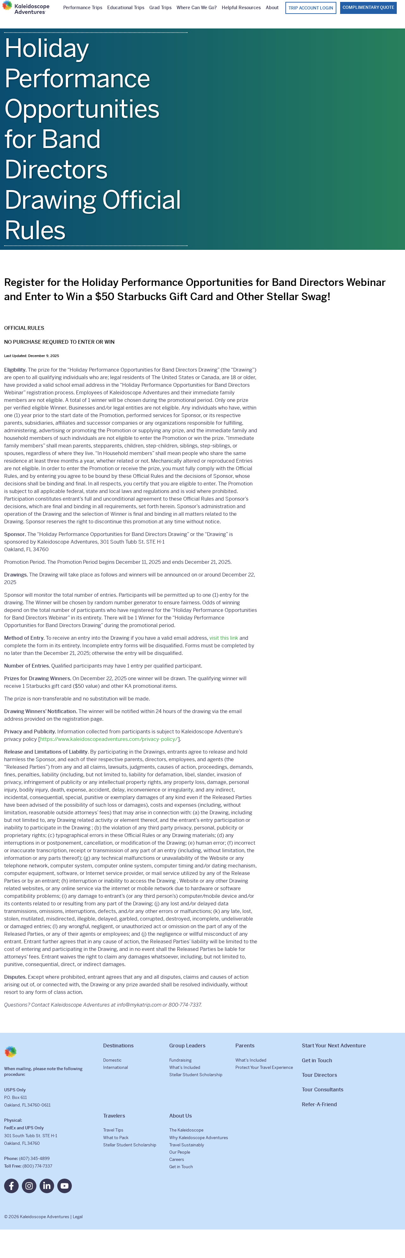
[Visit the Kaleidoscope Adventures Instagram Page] (29, 1186)
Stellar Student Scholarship (195, 1074)
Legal (78, 1216)
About (272, 7)
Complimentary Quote (368, 7)
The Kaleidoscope (186, 1130)
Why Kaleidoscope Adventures (198, 1137)
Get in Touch (181, 1166)
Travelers (114, 1116)
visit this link (223, 638)
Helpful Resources (241, 7)
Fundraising (180, 1060)
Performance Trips (82, 7)
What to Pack (115, 1137)
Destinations (118, 1045)
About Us (180, 1116)
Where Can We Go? (197, 7)
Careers (176, 1159)
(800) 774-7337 (37, 1166)
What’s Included (184, 1067)
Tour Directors (319, 1075)
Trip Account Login (311, 8)
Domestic (112, 1060)
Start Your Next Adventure (334, 1045)
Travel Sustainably (186, 1145)
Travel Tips (113, 1130)
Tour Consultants (322, 1089)
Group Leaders (187, 1045)
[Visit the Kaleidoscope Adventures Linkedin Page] (47, 1186)
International (115, 1067)
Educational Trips (125, 7)
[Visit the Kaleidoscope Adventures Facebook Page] (11, 1186)
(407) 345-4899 (34, 1158)
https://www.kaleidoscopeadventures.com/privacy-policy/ (109, 739)
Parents (244, 1045)
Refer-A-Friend (319, 1104)
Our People (179, 1152)
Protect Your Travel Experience (264, 1067)
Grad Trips (160, 7)
